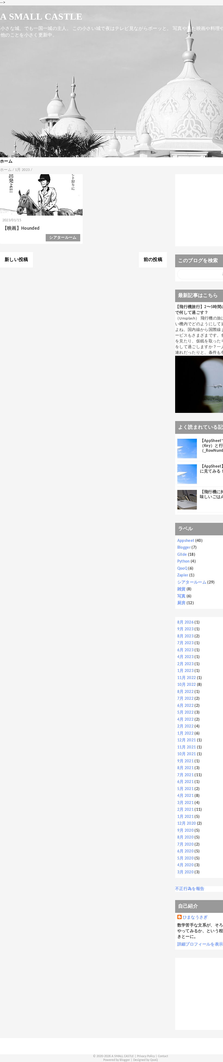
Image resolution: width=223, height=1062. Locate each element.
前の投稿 (153, 259)
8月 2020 (185, 838)
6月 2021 (185, 782)
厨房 (181, 603)
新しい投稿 (16, 259)
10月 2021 (186, 754)
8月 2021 (185, 768)
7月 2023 (185, 643)
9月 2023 (185, 629)
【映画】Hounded (21, 228)
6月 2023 (185, 650)
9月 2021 (185, 761)
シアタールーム (62, 238)
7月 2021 (185, 775)
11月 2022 (186, 678)
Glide (182, 555)
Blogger (184, 548)
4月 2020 (185, 865)
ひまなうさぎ (195, 918)
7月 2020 (185, 845)
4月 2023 (185, 657)
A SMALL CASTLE (41, 16)
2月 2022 (185, 727)
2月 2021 (185, 810)
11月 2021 (186, 747)
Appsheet (185, 541)
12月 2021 (186, 740)
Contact (163, 1056)
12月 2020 (186, 824)
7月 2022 (185, 699)
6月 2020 (185, 851)
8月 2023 (185, 636)
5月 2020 (185, 859)
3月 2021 (185, 803)
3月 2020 (185, 872)
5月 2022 (185, 713)
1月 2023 (185, 671)
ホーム (6, 161)
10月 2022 (186, 685)
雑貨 (181, 589)
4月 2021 (185, 796)
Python (183, 562)
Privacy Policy (146, 1056)
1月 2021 (185, 817)
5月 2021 (185, 789)
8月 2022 (185, 692)
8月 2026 (185, 623)
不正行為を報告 (189, 889)
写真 (181, 596)
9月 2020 (185, 831)
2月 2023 (185, 664)
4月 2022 (185, 720)
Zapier (182, 575)
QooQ (182, 569)
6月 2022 (185, 706)
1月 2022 (185, 734)
